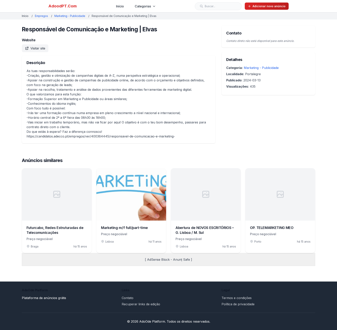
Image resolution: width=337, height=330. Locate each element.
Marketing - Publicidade (69, 16)
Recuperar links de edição (141, 304)
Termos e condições (237, 298)
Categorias (143, 6)
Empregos (41, 16)
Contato (127, 298)
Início (120, 6)
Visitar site (37, 48)
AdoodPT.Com (62, 6)
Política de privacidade (238, 304)
